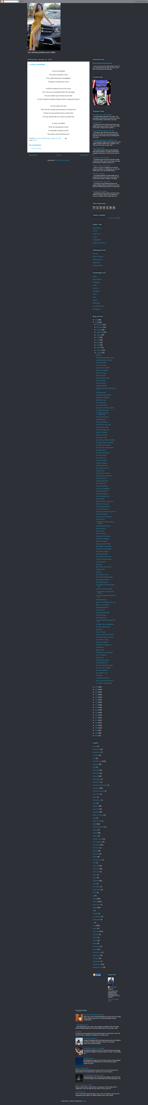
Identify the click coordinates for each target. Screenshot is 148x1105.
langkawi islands (97, 839)
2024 (96, 687)
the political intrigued (102, 554)
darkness (95, 776)
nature (94, 884)
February (99, 350)
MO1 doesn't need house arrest (105, 357)
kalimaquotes (97, 309)
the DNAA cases (101, 419)
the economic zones (102, 574)
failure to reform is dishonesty (101, 165)
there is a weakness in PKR (84, 1085)
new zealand (96, 886)
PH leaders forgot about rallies (105, 442)
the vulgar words (101, 392)
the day (95, 940)
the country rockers (98, 148)
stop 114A (96, 934)
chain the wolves (101, 528)
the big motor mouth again (103, 549)
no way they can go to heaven (105, 637)
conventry (96, 764)
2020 (96, 697)
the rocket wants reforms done (102, 181)
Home (59, 155)
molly (94, 863)
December (100, 324)
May (98, 342)
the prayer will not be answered (105, 634)
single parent (96, 919)
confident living (97, 761)
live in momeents (101, 402)
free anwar (96, 812)
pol (94, 895)
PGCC (95, 892)
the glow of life (100, 569)
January (99, 352)
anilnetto (95, 253)
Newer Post (33, 155)
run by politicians (101, 383)
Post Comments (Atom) (62, 160)
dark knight (96, 770)
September (100, 332)
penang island (97, 889)
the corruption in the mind (103, 556)
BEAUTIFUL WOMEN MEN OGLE (94, 1015)
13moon (95, 231)
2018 (96, 702)
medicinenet (96, 303)
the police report (100, 561)
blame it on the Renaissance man (106, 602)
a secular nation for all (102, 509)
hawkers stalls (97, 821)
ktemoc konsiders (98, 256)
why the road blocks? (102, 422)
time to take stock (101, 365)
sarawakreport (97, 228)
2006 (96, 733)
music (94, 877)
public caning (100, 650)
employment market (98, 791)
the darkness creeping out (103, 645)
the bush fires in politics (103, 473)
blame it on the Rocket (102, 605)
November (100, 327)
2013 (96, 715)
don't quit (98, 572)
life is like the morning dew (102, 63)
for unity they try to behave (104, 516)
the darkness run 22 (82, 1025)
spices (95, 928)
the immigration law (101, 662)
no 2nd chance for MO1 (103, 368)
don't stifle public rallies (103, 378)
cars (94, 758)
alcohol (95, 746)
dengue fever (96, 782)
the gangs (99, 564)
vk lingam (95, 958)
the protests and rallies (102, 397)
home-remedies (97, 279)
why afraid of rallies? (102, 491)
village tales (96, 955)
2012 (96, 717)
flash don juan (97, 800)
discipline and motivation (100, 785)
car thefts (95, 755)
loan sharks (96, 848)
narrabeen (96, 880)
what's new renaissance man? (104, 680)
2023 (96, 689)
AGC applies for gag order (103, 546)
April (98, 345)
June (98, 340)
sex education (97, 916)
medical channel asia (99, 243)
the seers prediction (102, 486)
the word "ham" (100, 531)
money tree (96, 869)
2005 (96, 735)
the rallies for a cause (102, 504)
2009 (96, 725)
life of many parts (81, 1092)
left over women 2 (101, 533)
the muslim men (100, 458)
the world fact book (98, 306)
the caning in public (101, 405)
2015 (96, 710)
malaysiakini (96, 262)
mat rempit (96, 854)
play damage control (102, 607)
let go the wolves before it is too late (103, 130)
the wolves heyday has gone (104, 665)
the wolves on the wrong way (104, 652)
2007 (96, 730)
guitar (94, 818)
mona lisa (95, 866)
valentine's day (97, 952)
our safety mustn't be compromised (102, 413)
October (99, 329)
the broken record (101, 455)
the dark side (100, 657)
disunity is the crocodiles (103, 668)
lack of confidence (101, 655)
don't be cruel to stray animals (105, 447)
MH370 (95, 857)
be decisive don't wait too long (105, 407)
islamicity (95, 288)
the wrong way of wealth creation (102, 114)
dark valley (96, 773)
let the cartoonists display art (104, 501)
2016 (96, 707)
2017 (96, 705)
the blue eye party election (103, 395)
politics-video (96, 904)
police (35, 140)
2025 (96, 322)
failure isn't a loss (101, 400)
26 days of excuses (102, 435)
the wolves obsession (102, 410)
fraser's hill (96, 809)
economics (96, 788)
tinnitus (95, 943)
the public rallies (101, 450)
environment (96, 794)
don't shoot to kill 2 (101, 478)
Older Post (84, 155)
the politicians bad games (103, 526)
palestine (98, 355)
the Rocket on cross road (103, 424)
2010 (96, 723)
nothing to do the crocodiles (104, 589)
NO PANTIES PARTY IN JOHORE (94, 1048)
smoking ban (99, 647)
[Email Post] (65, 138)
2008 (96, 728)
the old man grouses (102, 582)
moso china (96, 871)
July (98, 337)
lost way (95, 851)
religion (95, 907)
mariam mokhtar (97, 265)
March (99, 347)
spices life (96, 931)
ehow (94, 297)
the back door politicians (103, 506)
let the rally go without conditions (105, 440)
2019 (96, 700)
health (94, 824)
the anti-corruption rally (102, 429)
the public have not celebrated (105, 624)
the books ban (100, 470)
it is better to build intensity (104, 683)
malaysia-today (97, 259)
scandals (95, 913)
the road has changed (102, 551)
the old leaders (100, 499)
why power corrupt (101, 437)
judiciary (95, 830)
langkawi (95, 836)
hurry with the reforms (102, 417)
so (93, 922)
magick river (96, 234)
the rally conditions (101, 463)
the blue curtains (88, 1058)
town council (96, 946)
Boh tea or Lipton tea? (82, 1068)
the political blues (101, 615)
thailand (95, 937)
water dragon (96, 961)
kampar (95, 833)
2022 (96, 692)
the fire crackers (101, 380)
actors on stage (100, 632)
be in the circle (100, 519)
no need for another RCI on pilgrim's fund (105, 140)
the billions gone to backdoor (101, 157)
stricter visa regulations (103, 488)
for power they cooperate (100, 191)
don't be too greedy (101, 541)
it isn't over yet (100, 610)
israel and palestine (98, 827)
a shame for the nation (102, 678)
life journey (96, 845)
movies (95, 875)
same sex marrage (101, 432)
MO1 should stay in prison (103, 567)
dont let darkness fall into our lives (94, 1075)
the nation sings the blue (103, 627)
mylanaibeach (97, 240)
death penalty (97, 779)
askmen (95, 300)
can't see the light (101, 362)
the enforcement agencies (103, 445)
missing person (97, 860)
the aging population (99, 173)
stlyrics (95, 294)
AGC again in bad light (102, 612)
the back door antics (102, 465)
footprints (95, 806)
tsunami (95, 949)
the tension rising (101, 373)
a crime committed (101, 460)
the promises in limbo (102, 427)
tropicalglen (96, 282)
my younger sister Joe (102, 468)
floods (94, 803)
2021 (96, 694)
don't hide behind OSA (102, 579)
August (99, 335)
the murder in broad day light (104, 577)
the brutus (78, 1031)
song (94, 925)
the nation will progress (102, 660)
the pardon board (101, 617)
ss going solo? (97, 122)
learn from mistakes (102, 514)
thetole (95, 276)
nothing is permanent (102, 481)
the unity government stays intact (106, 511)
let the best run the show (103, 536)
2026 (96, 320)
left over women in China (103, 544)
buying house (97, 752)
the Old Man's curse (102, 673)
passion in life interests (103, 453)
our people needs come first (104, 360)
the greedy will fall (101, 385)
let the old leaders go (102, 493)
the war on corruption (102, 370)
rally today (99, 629)
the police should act (102, 642)
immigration (96, 291)
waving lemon (97, 964)
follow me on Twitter (115, 218)
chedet (95, 237)
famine (95, 797)
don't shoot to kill (101, 483)
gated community (98, 815)
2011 (96, 720)
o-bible (95, 285)
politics (95, 901)
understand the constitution (104, 476)
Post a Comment (36, 148)
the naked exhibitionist (90, 1038)
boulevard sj (96, 749)
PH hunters (99, 675)
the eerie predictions (102, 670)
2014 (96, 712)
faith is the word (100, 375)
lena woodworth (97, 842)
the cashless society (102, 639)
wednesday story (98, 967)
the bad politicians (101, 599)
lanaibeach (113, 987)
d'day (94, 767)
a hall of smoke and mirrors (104, 559)
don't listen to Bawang (102, 538)
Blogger (84, 1101)
